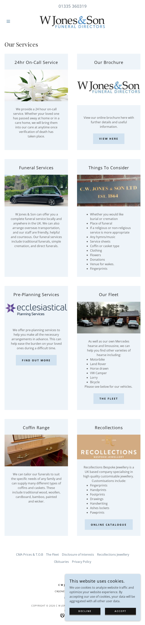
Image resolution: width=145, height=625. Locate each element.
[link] (72, 21)
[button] (15, 21)
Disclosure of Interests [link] (78, 554)
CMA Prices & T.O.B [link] (29, 554)
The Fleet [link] (52, 554)
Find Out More (36, 360)
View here (109, 138)
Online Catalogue (109, 524)
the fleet (108, 398)
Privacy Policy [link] (81, 562)
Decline (85, 611)
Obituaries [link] (61, 562)
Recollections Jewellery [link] (113, 554)
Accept (120, 611)
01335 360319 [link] (73, 6)
